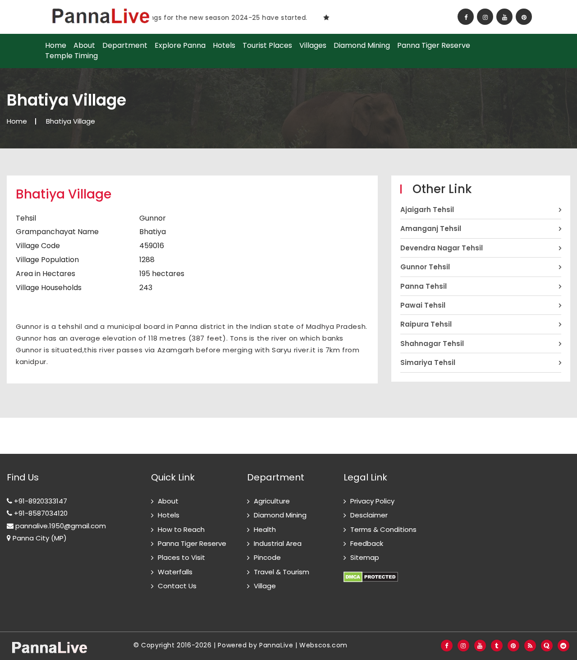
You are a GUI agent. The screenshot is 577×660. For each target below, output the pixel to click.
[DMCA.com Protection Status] (370, 572)
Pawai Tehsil (422, 305)
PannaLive (276, 645)
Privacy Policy (372, 501)
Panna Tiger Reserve (433, 46)
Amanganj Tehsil (430, 228)
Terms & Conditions (383, 529)
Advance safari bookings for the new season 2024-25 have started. (185, 17)
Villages (312, 46)
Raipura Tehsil (426, 324)
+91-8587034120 (40, 513)
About (84, 46)
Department (124, 46)
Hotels (224, 46)
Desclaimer (369, 515)
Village (265, 586)
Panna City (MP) (39, 538)
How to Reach (181, 529)
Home (55, 46)
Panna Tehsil (423, 286)
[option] (207, 17)
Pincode (267, 557)
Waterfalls (175, 572)
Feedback (366, 543)
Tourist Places (267, 46)
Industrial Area (278, 543)
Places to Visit (181, 557)
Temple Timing (71, 56)
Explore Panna (180, 46)
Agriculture (272, 501)
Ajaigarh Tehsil (427, 209)
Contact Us (177, 586)
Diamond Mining (362, 46)
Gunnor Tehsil (425, 267)
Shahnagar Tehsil (432, 343)
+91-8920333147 (39, 501)
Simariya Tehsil (427, 362)
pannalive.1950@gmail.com (60, 526)
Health (265, 529)
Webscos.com (323, 645)
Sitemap (364, 557)
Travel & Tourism (281, 572)
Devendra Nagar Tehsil (441, 248)
